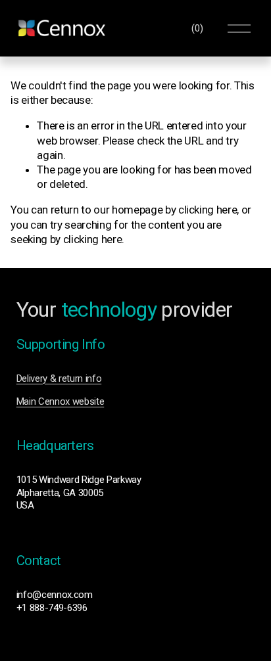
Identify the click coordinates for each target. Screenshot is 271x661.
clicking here (207, 209)
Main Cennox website (60, 401)
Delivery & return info (59, 378)
